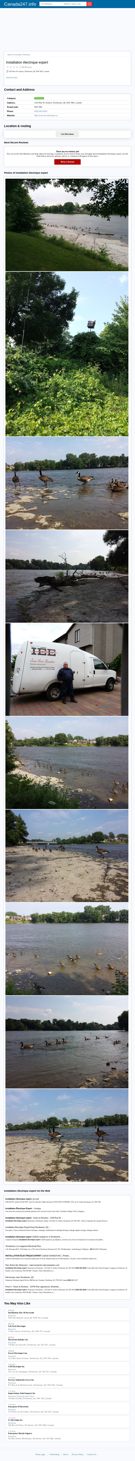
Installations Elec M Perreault (21, 1313)
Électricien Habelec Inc (18, 1340)
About (65, 1454)
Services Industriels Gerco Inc (21, 1380)
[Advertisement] (67, 28)
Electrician (39, 98)
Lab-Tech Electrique (17, 1326)
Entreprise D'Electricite (18, 1407)
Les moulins (17, 55)
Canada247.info (20, 4)
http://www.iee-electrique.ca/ (46, 115)
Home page (40, 1454)
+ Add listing (54, 1454)
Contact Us (91, 1454)
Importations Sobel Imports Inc (21, 1393)
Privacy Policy (78, 1454)
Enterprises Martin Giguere (20, 1433)
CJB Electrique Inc (16, 1366)
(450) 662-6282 (11, 78)
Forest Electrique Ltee (17, 1353)
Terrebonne (26, 55)
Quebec (9, 55)
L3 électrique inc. (15, 1420)
